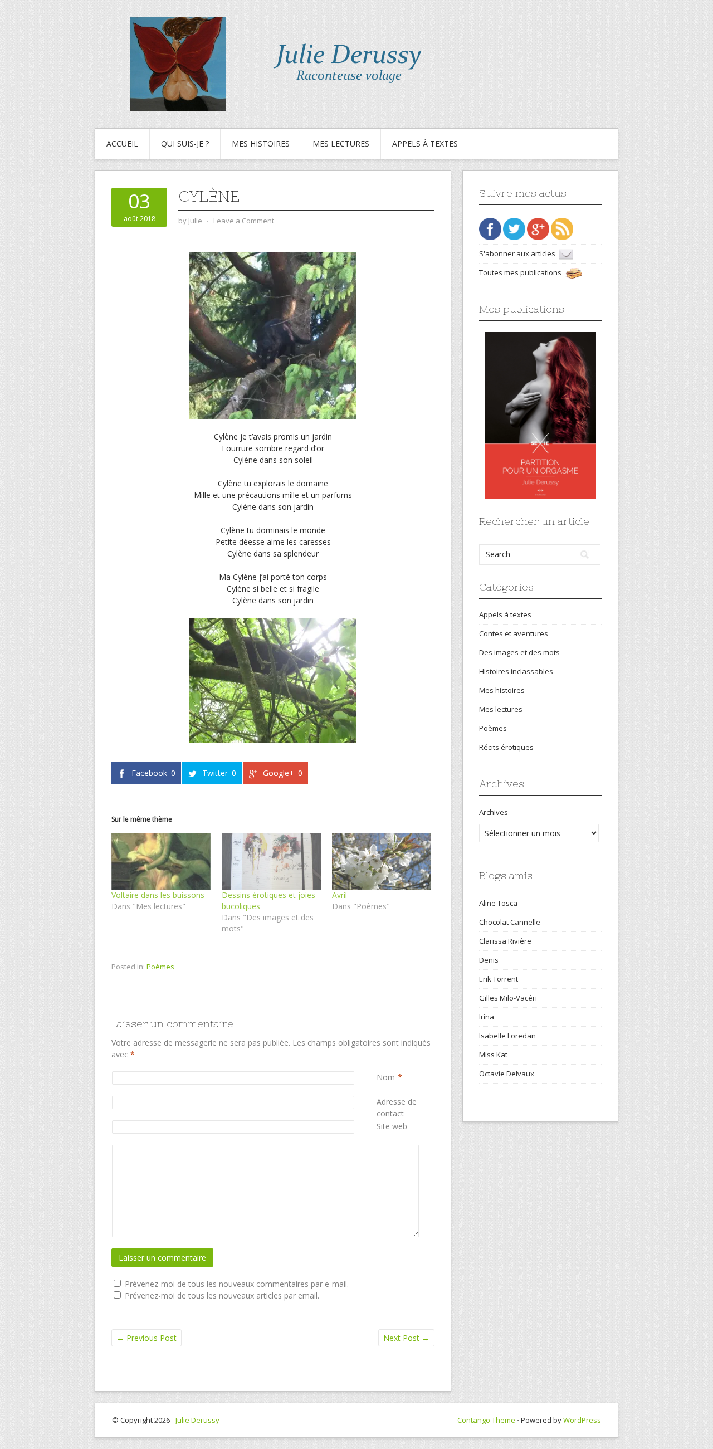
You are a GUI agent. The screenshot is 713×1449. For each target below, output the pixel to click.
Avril (339, 895)
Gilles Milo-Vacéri (508, 998)
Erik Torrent (498, 979)
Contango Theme (486, 1420)
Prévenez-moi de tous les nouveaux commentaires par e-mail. (237, 1284)
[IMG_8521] (272, 680)
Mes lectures (340, 143)
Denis (489, 960)
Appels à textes (425, 143)
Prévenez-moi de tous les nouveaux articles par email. (222, 1295)
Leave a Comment (243, 221)
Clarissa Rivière (505, 941)
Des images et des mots (519, 652)
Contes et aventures (513, 633)
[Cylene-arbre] (272, 335)
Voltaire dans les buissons (157, 895)
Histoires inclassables (516, 671)
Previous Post (146, 1338)
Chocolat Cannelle (509, 922)
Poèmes (160, 967)
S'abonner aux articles (519, 253)
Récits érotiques (506, 747)
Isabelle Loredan (507, 1036)
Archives (493, 812)
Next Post (406, 1338)
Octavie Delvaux (506, 1074)
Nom (386, 1077)
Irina (486, 1017)
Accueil (122, 143)
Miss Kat (493, 1055)
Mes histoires (261, 143)
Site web (392, 1126)
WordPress (582, 1420)
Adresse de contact (405, 1107)
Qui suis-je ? (185, 143)
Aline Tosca (498, 903)
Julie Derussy (197, 1420)
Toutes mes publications (522, 272)
